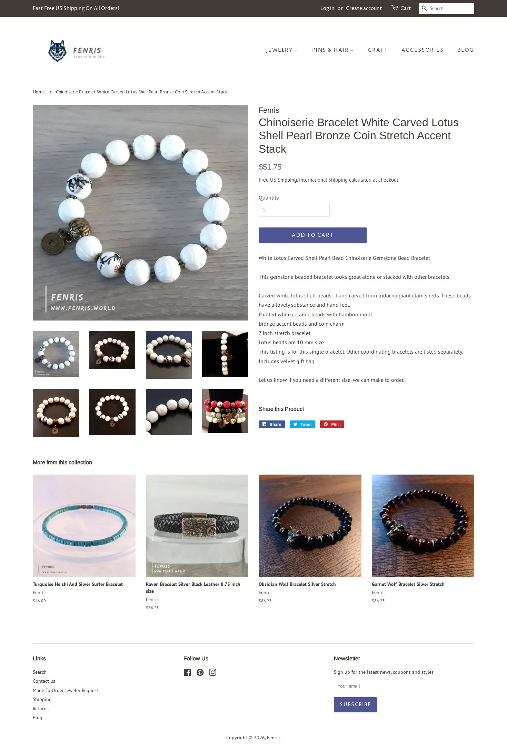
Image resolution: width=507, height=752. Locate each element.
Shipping (338, 179)
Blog (465, 50)
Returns (41, 708)
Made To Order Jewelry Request (65, 690)
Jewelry (280, 50)
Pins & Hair (331, 50)
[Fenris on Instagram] (212, 674)
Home (39, 92)
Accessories (422, 50)
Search (40, 672)
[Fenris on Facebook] (187, 674)
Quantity (269, 197)
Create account (364, 8)
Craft (378, 50)
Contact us (44, 681)
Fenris (273, 737)
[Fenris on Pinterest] (200, 674)
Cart (405, 8)
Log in (327, 8)
